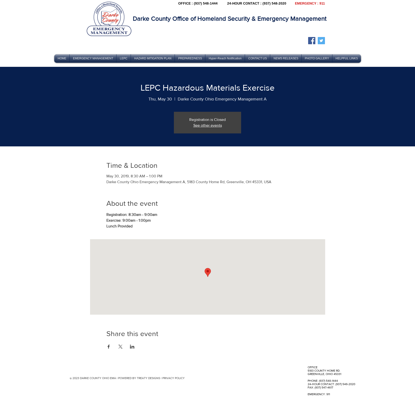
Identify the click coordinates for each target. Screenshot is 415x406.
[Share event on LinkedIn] (132, 347)
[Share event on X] (120, 347)
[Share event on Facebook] (108, 347)
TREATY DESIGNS (148, 378)
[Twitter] (321, 40)
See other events (207, 125)
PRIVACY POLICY (173, 378)
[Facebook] (311, 40)
